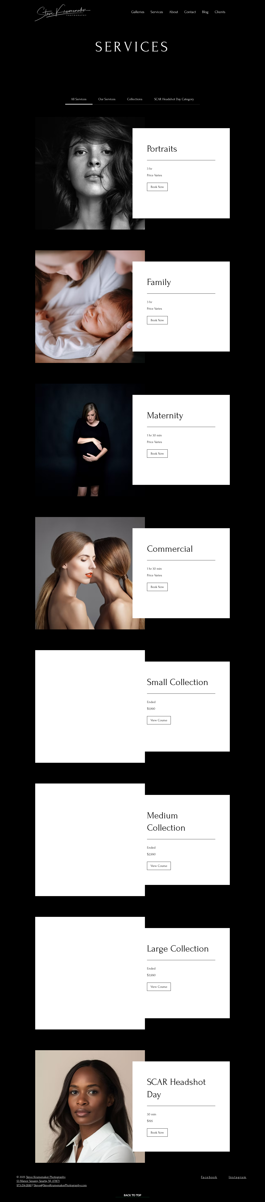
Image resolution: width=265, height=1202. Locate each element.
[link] (79, 99)
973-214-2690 (24, 1185)
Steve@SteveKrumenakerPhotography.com (60, 1185)
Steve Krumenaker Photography (46, 1177)
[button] (156, 12)
